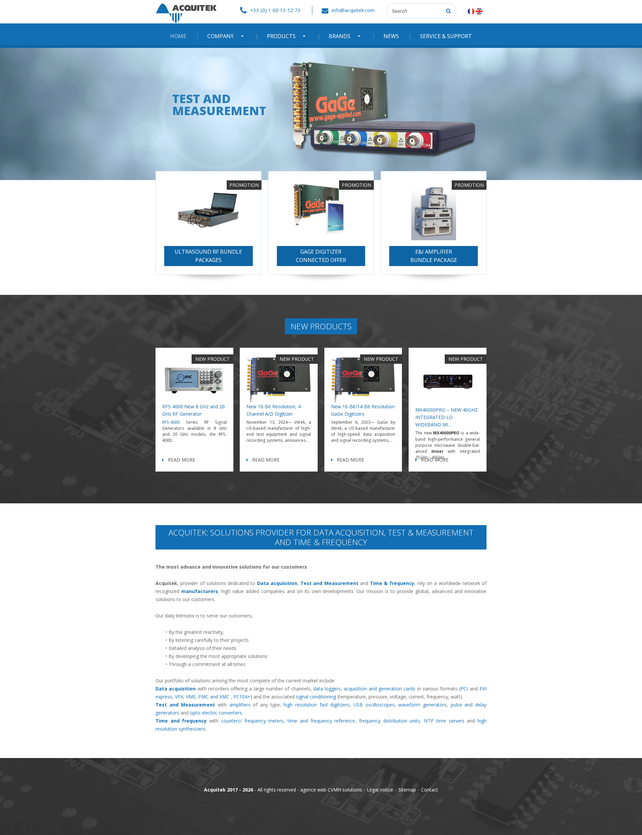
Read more (181, 459)
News (391, 36)
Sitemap (407, 789)
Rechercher (448, 10)
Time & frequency (392, 583)
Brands (339, 36)
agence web (313, 789)
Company (220, 36)
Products (281, 36)
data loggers (327, 688)
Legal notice (380, 789)
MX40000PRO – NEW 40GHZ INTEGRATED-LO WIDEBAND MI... (446, 417)
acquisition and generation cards (379, 688)
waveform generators (422, 704)
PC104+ (241, 696)
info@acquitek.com (353, 10)
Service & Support (446, 36)
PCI (464, 688)
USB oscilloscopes (374, 704)
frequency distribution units (389, 721)
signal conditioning (316, 696)
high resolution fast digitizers (316, 704)
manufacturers (199, 591)
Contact (429, 789)
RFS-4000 (171, 422)
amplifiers (239, 704)
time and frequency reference (321, 721)
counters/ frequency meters (252, 721)
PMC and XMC (213, 696)
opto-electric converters (216, 712)
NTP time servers (444, 721)
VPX (179, 696)
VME (191, 696)
